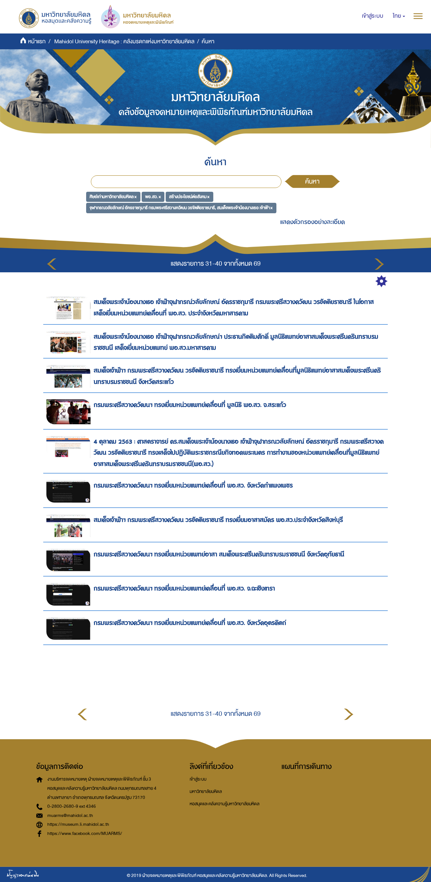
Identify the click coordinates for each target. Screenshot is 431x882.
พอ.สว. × (153, 196)
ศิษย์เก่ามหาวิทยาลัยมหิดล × (113, 196)
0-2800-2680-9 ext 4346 (71, 806)
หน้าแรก (37, 41)
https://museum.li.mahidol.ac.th (78, 824)
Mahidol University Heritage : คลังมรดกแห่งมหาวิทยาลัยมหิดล (124, 41)
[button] (399, 16)
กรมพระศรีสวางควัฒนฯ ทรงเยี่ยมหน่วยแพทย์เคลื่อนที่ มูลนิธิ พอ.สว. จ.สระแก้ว (190, 405)
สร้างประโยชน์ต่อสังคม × (189, 196)
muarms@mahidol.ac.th (70, 815)
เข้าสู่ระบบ (198, 779)
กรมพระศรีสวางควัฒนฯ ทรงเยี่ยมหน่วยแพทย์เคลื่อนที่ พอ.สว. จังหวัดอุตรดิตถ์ (190, 623)
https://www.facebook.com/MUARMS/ (84, 833)
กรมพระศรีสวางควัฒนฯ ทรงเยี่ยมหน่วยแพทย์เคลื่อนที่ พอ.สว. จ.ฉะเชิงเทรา (184, 588)
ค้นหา (312, 181)
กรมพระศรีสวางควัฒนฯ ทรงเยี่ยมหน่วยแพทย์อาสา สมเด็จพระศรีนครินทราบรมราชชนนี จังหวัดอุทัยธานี (219, 554)
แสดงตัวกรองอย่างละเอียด (312, 222)
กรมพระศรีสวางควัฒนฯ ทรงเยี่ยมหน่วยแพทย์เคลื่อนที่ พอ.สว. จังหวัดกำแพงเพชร (193, 485)
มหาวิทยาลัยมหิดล (206, 791)
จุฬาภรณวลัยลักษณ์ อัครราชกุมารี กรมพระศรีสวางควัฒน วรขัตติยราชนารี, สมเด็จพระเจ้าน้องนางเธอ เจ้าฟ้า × (181, 207)
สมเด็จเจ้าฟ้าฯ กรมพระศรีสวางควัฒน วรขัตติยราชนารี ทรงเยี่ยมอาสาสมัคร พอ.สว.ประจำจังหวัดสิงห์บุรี (218, 520)
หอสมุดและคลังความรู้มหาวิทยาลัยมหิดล (224, 804)
